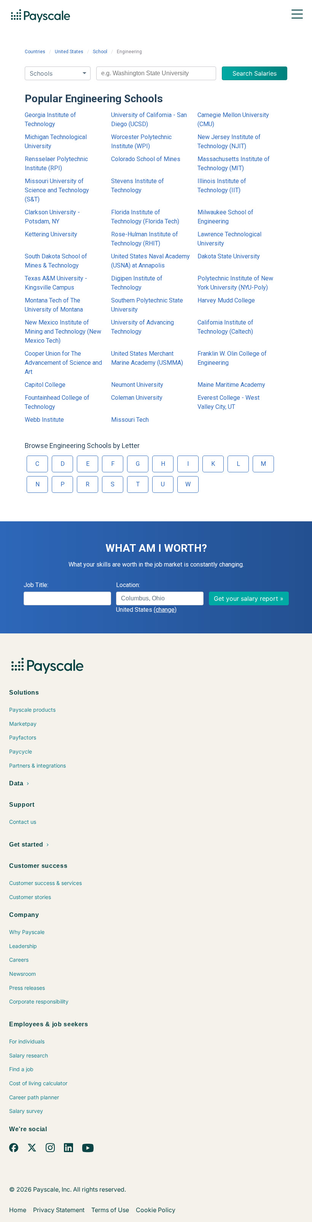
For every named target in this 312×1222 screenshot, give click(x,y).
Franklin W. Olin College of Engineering (232, 358)
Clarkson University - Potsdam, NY (52, 217)
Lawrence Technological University (229, 239)
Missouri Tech (130, 419)
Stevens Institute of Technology (137, 185)
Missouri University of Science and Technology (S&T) (57, 190)
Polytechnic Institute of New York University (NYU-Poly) (235, 283)
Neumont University (137, 384)
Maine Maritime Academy (231, 384)
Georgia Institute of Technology (50, 119)
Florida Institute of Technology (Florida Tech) (145, 217)
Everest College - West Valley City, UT (228, 402)
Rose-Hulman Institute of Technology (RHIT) (144, 239)
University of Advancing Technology (142, 327)
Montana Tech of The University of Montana (54, 305)
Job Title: (36, 585)
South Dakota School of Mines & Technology (56, 261)
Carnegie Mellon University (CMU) (233, 119)
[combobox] (156, 73)
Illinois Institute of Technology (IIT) (221, 185)
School (100, 51)
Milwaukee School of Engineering (225, 217)
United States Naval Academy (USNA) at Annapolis (150, 261)
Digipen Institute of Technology (136, 283)
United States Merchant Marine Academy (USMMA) (147, 358)
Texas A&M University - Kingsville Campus (56, 283)
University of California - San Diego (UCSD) (149, 119)
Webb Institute (44, 419)
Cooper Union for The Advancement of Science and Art (63, 362)
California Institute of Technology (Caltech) (225, 327)
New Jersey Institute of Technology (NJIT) (229, 141)
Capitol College (45, 384)
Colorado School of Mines (145, 159)
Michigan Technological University (56, 141)
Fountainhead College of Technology (57, 402)
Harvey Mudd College (226, 300)
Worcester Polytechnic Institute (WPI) (141, 141)
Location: (128, 585)
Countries (35, 51)
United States (69, 51)
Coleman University (136, 397)
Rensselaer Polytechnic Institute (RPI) (56, 163)
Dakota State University (228, 256)
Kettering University (51, 234)
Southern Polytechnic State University (147, 305)
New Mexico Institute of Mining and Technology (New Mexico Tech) (63, 331)
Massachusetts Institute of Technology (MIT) (233, 163)
